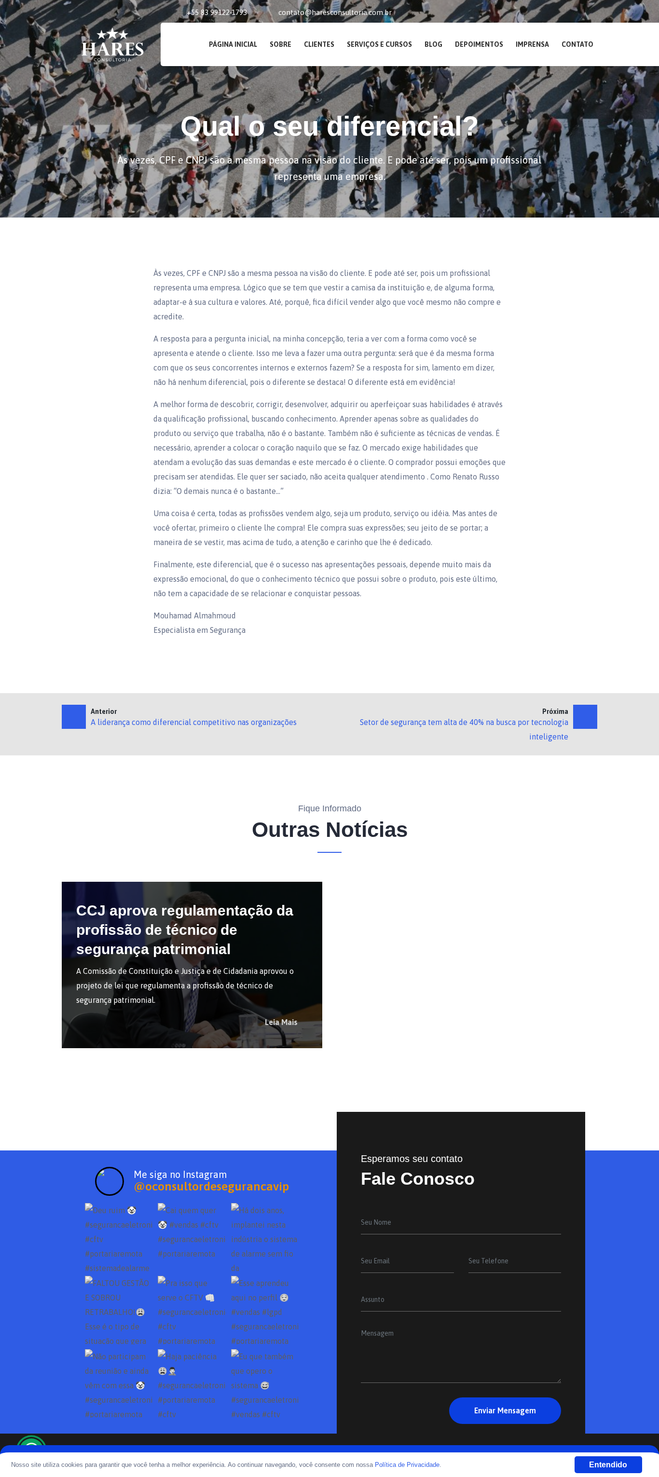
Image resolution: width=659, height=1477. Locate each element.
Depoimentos (479, 44)
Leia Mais (282, 1022)
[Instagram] (579, 13)
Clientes (319, 44)
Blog (433, 44)
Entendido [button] (608, 1465)
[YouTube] (594, 13)
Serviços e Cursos (379, 44)
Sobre (280, 44)
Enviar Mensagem (505, 1410)
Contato (577, 44)
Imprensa (532, 44)
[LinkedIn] (562, 13)
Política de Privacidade (407, 1464)
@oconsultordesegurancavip (211, 1186)
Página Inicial (233, 44)
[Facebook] (546, 13)
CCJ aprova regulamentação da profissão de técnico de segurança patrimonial (184, 930)
